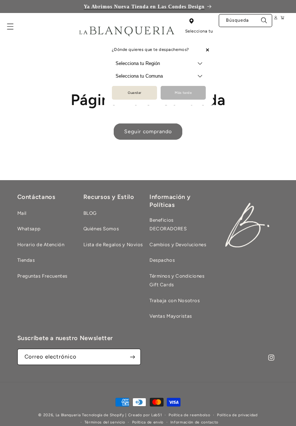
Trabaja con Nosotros (174, 300)
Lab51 (156, 415)
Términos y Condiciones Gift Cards (177, 280)
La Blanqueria (68, 415)
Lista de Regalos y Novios (113, 244)
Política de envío (148, 422)
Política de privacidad (237, 415)
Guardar (135, 93)
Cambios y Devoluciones (177, 244)
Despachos (162, 260)
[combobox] (245, 20)
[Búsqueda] (264, 22)
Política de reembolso (189, 415)
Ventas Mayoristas (170, 316)
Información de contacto (194, 422)
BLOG (90, 213)
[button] (14, 30)
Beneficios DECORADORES (168, 224)
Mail (22, 213)
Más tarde (183, 93)
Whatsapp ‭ (29, 228)
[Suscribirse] (132, 357)
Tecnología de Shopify (103, 415)
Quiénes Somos (101, 228)
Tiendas (26, 260)
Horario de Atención (41, 244)
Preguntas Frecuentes (42, 276)
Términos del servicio (104, 422)
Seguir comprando (148, 131)
